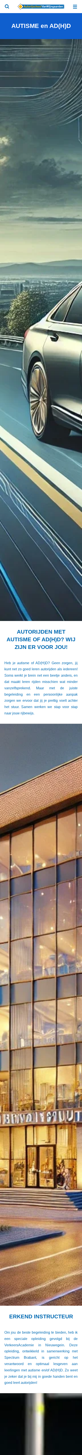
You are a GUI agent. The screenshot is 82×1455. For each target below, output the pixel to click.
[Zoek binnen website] (7, 6)
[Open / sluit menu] (75, 6)
